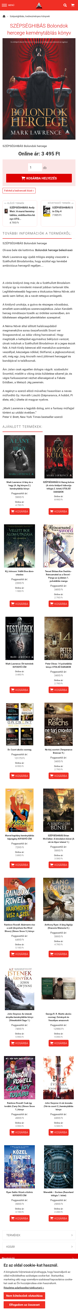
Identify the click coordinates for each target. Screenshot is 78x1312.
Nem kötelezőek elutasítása (24, 1295)
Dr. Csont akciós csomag (19, 749)
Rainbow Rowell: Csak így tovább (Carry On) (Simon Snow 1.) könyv (19, 1106)
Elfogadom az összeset (24, 1304)
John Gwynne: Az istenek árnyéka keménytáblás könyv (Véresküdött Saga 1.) (19, 1017)
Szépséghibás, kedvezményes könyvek (30, 16)
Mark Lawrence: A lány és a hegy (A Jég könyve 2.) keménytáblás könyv (20, 485)
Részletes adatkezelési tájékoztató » (24, 1287)
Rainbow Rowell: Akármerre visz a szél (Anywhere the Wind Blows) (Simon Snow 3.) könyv (19, 927)
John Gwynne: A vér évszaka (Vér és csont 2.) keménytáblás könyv (58, 1106)
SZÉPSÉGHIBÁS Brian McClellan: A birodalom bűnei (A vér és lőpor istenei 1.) (58, 838)
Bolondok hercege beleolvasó (54, 250)
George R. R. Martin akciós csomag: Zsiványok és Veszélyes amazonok (58, 1017)
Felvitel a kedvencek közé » (19, 190)
